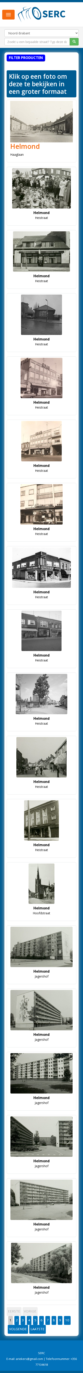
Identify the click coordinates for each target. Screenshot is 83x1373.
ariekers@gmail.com (29, 1359)
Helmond (25, 146)
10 (67, 1320)
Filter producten (26, 57)
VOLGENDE (18, 1329)
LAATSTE (37, 1329)
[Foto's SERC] (42, 14)
